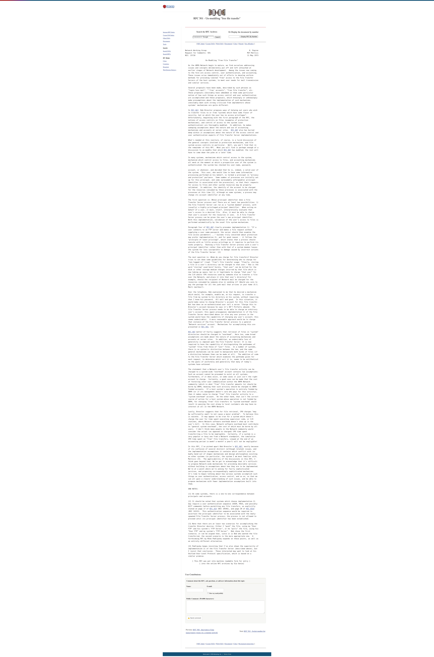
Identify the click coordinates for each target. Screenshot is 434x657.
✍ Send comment (194, 618)
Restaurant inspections (246, 644)
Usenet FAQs (210, 44)
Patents (241, 44)
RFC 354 (213, 509)
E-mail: (209, 586)
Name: (188, 586)
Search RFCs (167, 54)
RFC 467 (194, 110)
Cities (165, 61)
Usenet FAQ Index (168, 35)
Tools (164, 44)
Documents (166, 41)
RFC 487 (234, 130)
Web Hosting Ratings (169, 70)
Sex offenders (249, 44)
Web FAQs (219, 44)
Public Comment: (200, 598)
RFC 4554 (250, 509)
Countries (166, 64)
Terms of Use (227, 654)
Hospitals (166, 67)
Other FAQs (166, 38)
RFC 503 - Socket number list (254, 631)
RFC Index (201, 44)
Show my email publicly (216, 593)
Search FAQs (167, 51)
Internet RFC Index (169, 32)
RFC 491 (205, 327)
